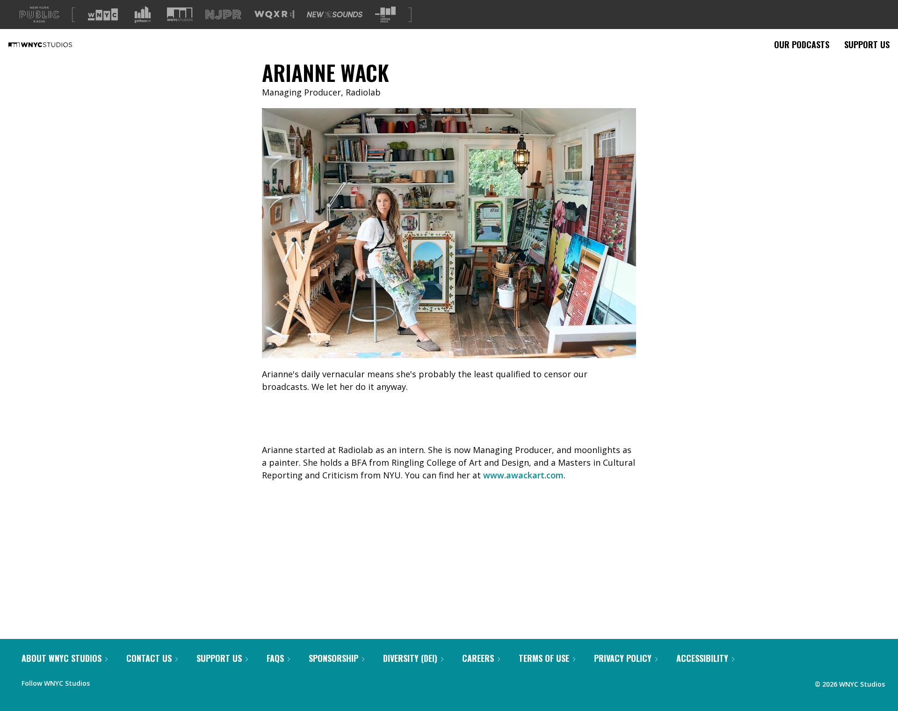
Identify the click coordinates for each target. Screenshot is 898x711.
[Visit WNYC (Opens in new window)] (103, 14)
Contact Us (149, 658)
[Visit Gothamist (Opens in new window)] (142, 14)
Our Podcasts (801, 44)
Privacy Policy (623, 658)
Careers (478, 658)
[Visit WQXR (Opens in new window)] (274, 14)
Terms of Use (544, 658)
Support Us (867, 44)
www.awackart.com (523, 475)
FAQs (275, 658)
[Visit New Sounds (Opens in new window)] (334, 14)
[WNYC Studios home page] (51, 44)
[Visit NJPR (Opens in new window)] (223, 15)
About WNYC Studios (61, 658)
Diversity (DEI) (410, 658)
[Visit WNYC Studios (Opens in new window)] (180, 14)
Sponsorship (333, 658)
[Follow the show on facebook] (103, 681)
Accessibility (702, 658)
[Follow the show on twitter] (121, 681)
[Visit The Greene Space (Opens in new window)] (385, 15)
